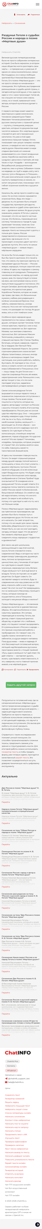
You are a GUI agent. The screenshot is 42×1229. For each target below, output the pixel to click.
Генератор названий (14, 1099)
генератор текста (10, 752)
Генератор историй (14, 1170)
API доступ (11, 1070)
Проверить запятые (14, 1145)
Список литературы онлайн (18, 1113)
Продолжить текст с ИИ (16, 1134)
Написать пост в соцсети (16, 1124)
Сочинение (20, 23)
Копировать (8, 669)
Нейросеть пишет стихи (16, 1109)
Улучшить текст (12, 1138)
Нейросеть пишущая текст (17, 1106)
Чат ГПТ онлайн (12, 1195)
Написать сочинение (15, 1117)
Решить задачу (12, 1102)
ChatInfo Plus (12, 1061)
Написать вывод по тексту (17, 1152)
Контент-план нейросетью (17, 1120)
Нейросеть (7, 23)
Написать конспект (14, 1177)
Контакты (11, 1066)
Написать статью (13, 1131)
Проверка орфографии (16, 1142)
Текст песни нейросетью (16, 1149)
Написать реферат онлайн (17, 1156)
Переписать (21, 669)
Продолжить (34, 669)
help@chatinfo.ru (16, 1082)
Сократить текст (12, 1095)
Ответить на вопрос (14, 1174)
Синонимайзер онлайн (16, 1167)
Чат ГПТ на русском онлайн (18, 1185)
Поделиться (35, 14)
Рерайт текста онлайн (15, 1163)
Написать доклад (13, 1181)
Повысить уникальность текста (19, 1160)
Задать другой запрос (21, 684)
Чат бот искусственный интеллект (16, 1190)
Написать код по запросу (16, 1127)
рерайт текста (22, 758)
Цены (7, 1088)
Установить (21, 14)
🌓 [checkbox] (37, 1224)
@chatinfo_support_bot (19, 1079)
